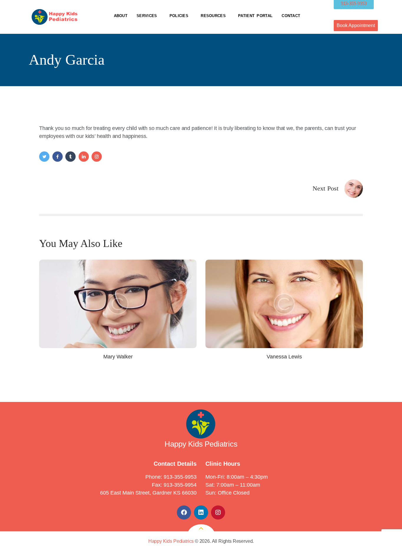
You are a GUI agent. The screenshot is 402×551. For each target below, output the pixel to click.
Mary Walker (118, 357)
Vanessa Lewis (284, 357)
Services (147, 16)
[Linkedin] (201, 512)
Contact (291, 16)
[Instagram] (218, 512)
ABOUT (121, 16)
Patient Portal (255, 16)
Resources (213, 16)
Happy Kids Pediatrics (171, 541)
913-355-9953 (180, 477)
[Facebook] (184, 512)
